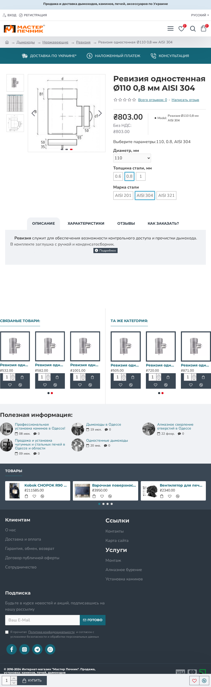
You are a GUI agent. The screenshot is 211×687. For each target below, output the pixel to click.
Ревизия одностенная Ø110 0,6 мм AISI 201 (165, 365)
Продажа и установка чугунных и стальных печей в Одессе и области (40, 444)
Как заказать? (163, 223)
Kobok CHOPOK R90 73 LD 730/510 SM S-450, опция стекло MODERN (46, 485)
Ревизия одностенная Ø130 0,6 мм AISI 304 (50, 365)
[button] (33, 113)
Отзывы (126, 223)
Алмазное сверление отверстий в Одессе (175, 427)
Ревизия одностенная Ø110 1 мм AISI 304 (85, 365)
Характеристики (86, 223)
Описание (43, 223)
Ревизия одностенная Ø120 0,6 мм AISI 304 (15, 365)
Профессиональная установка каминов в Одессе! (40, 427)
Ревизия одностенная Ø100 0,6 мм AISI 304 (130, 365)
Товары (13, 471)
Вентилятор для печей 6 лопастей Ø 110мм (182, 485)
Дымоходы (25, 42)
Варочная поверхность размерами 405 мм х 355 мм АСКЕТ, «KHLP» (114, 485)
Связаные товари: (20, 321)
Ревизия (83, 42)
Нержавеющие (55, 42)
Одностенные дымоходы (107, 440)
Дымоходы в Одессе (103, 424)
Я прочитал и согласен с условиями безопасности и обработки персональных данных (54, 634)
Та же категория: (129, 321)
